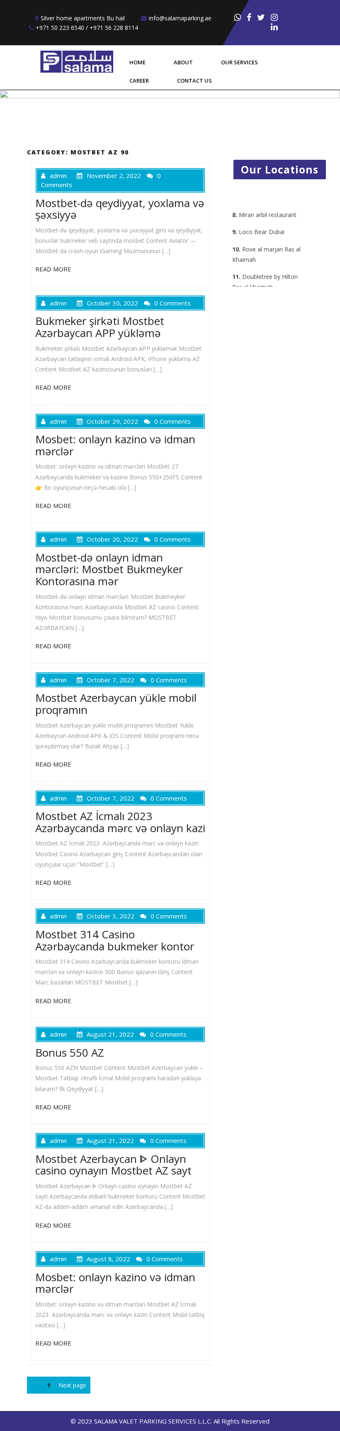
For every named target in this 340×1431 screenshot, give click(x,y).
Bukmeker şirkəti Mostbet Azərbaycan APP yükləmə (99, 326)
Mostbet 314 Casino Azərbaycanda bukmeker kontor (114, 940)
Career (139, 80)
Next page (72, 1385)
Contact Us (194, 80)
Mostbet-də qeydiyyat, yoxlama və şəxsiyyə (119, 208)
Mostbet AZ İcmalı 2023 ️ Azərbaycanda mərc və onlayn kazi (120, 821)
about (183, 62)
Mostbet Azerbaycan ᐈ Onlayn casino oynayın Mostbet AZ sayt (113, 1164)
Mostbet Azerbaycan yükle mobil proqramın (116, 703)
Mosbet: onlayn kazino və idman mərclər (115, 445)
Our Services (239, 62)
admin (58, 175)
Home (137, 62)
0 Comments (172, 303)
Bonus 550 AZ (69, 1052)
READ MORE (53, 269)
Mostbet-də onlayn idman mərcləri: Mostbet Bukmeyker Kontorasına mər (109, 569)
